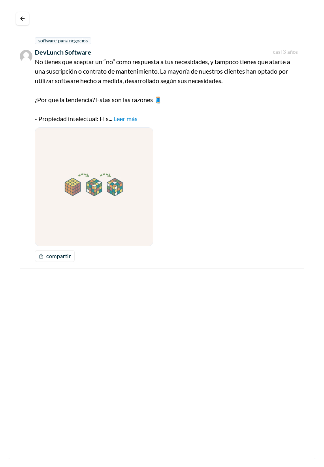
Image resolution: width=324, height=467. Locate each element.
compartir (58, 255)
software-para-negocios (63, 41)
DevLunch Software (63, 52)
